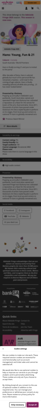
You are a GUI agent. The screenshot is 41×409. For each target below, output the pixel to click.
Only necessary (17, 405)
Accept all (32, 405)
